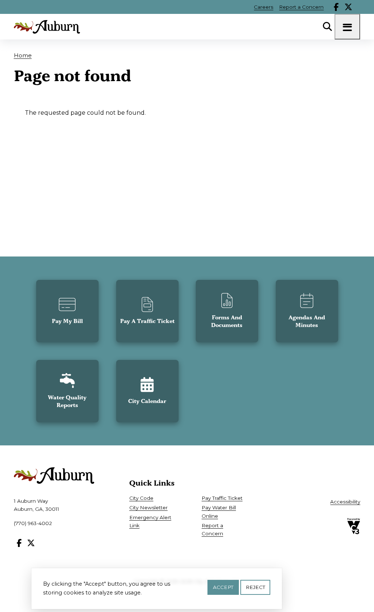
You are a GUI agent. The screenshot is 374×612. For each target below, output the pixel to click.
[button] (67, 311)
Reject (255, 587)
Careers (263, 7)
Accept (223, 587)
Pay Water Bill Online (219, 511)
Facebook (336, 6)
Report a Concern (301, 7)
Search (327, 26)
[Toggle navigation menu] (347, 26)
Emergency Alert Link (150, 521)
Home (23, 55)
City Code (141, 498)
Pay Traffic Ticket (222, 498)
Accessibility (345, 502)
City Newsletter (148, 507)
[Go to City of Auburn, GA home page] (47, 27)
